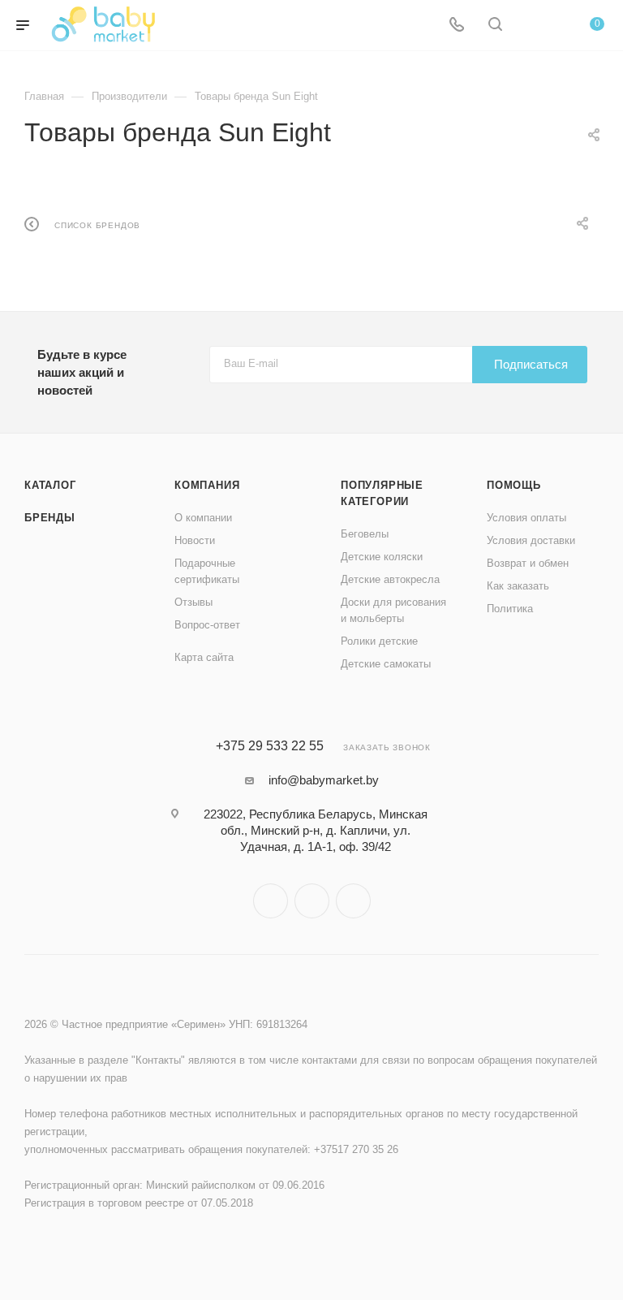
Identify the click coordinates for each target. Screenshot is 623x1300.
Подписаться (531, 364)
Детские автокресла (390, 579)
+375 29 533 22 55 (270, 746)
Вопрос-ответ (207, 625)
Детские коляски (382, 557)
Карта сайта (204, 657)
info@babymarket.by (324, 780)
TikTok (353, 900)
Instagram (270, 900)
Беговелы (365, 534)
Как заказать (518, 586)
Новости (194, 540)
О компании (203, 518)
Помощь (514, 485)
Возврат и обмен (528, 563)
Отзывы (193, 602)
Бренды (49, 518)
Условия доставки (531, 540)
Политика (510, 608)
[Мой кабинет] (533, 25)
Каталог (50, 485)
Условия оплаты (526, 518)
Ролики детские (379, 641)
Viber (311, 900)
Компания (206, 485)
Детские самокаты (386, 664)
